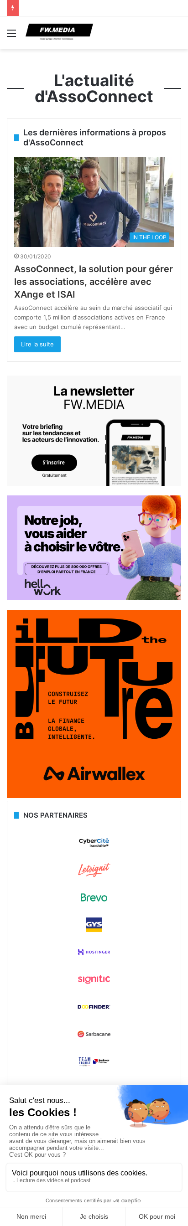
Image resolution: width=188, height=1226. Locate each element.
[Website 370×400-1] (94, 795)
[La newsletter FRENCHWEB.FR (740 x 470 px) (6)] (94, 483)
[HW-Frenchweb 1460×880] (94, 598)
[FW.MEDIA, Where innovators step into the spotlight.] (59, 33)
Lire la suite (37, 344)
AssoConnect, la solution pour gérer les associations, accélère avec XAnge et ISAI (93, 281)
